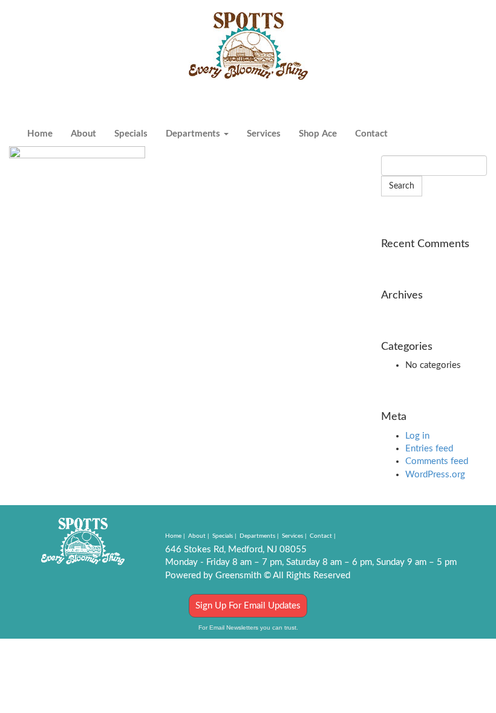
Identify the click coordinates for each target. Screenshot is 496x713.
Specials (131, 133)
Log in (417, 435)
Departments (194, 133)
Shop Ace (318, 133)
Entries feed (429, 448)
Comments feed (436, 461)
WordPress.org (435, 474)
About (83, 133)
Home (40, 133)
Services (264, 133)
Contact (371, 133)
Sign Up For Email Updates (248, 605)
